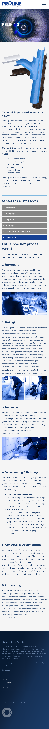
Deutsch (5, 687)
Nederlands (6, 682)
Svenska (5, 677)
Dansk (4, 679)
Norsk (4, 685)
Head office (6, 674)
